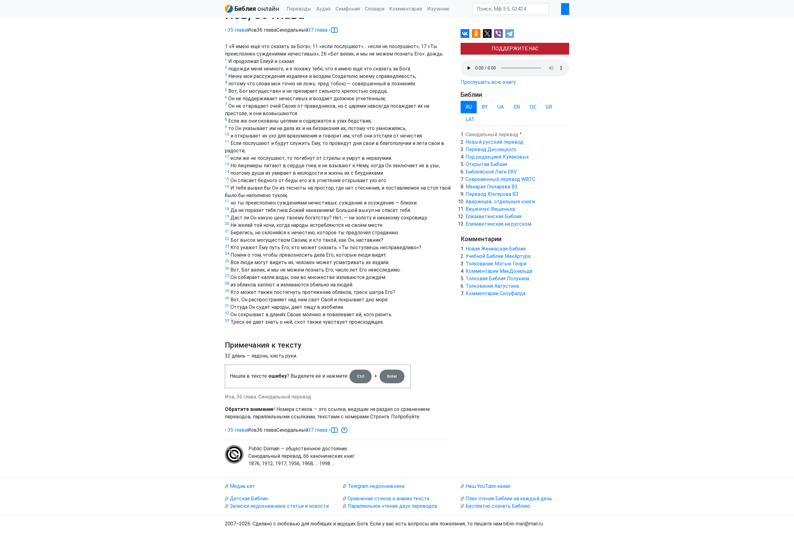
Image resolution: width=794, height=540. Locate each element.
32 (227, 313)
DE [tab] (533, 107)
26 (227, 268)
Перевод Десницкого (491, 149)
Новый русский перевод (494, 142)
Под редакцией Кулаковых (497, 157)
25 (227, 261)
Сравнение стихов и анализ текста (388, 499)
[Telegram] (509, 33)
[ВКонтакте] (465, 33)
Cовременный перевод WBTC (500, 179)
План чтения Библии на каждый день (509, 499)
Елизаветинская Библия (493, 216)
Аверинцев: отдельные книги (500, 202)
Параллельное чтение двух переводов (392, 506)
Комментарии (405, 9)
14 (227, 171)
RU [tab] (469, 107)
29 (227, 291)
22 (227, 238)
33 (227, 320)
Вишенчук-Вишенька (490, 209)
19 (227, 216)
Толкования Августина (492, 286)
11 (227, 142)
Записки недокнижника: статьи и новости (279, 506)
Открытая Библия (486, 164)
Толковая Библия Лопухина (497, 278)
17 (227, 201)
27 (227, 276)
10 (227, 134)
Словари (374, 9)
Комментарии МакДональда (499, 271)
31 (227, 306)
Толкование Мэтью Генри (496, 264)
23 (227, 246)
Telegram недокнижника (376, 486)
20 (227, 224)
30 (227, 298)
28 (227, 283)
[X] (487, 33)
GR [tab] (549, 107)
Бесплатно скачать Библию (498, 506)
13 (227, 164)
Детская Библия (249, 499)
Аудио (323, 9)
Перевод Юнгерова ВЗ (492, 194)
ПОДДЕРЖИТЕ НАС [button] (515, 49)
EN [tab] (517, 107)
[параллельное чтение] (334, 30)
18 (227, 209)
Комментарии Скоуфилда (495, 293)
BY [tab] (485, 107)
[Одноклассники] (476, 33)
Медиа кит (242, 486)
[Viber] (498, 33)
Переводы (299, 9)
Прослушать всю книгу (488, 82)
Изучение (438, 9)
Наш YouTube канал (488, 486)
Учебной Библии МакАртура (498, 256)
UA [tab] (500, 107)
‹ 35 (236, 30)
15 (227, 179)
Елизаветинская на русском (498, 224)
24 (227, 253)
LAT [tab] (470, 119)
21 (227, 231)
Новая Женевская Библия (496, 249)
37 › (319, 30)
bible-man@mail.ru (523, 524)
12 (227, 157)
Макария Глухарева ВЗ (491, 187)
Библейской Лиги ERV (491, 172)
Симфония (348, 9)
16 (227, 186)
